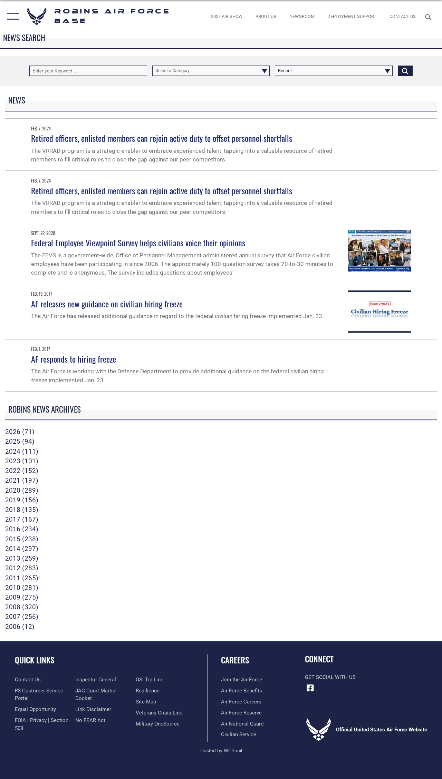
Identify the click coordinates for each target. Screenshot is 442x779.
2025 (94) (20, 441)
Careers (235, 660)
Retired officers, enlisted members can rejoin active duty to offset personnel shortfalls (161, 138)
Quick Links (34, 660)
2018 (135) (21, 510)
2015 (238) (21, 539)
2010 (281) (21, 588)
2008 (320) (21, 607)
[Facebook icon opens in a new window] (310, 688)
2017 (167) (21, 519)
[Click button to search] (405, 71)
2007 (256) (21, 617)
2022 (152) (21, 471)
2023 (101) (21, 461)
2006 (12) (20, 627)
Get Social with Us (330, 677)
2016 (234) (21, 529)
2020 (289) (21, 490)
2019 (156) (21, 500)
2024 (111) (21, 451)
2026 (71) (20, 432)
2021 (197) (21, 480)
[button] (11, 16)
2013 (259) (21, 558)
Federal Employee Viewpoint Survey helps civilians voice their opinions (138, 242)
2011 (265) (21, 578)
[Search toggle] (429, 16)
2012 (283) (21, 568)
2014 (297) (21, 549)
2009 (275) (21, 597)
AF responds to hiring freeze (73, 359)
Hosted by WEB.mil (221, 750)
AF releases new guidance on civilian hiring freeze (107, 303)
